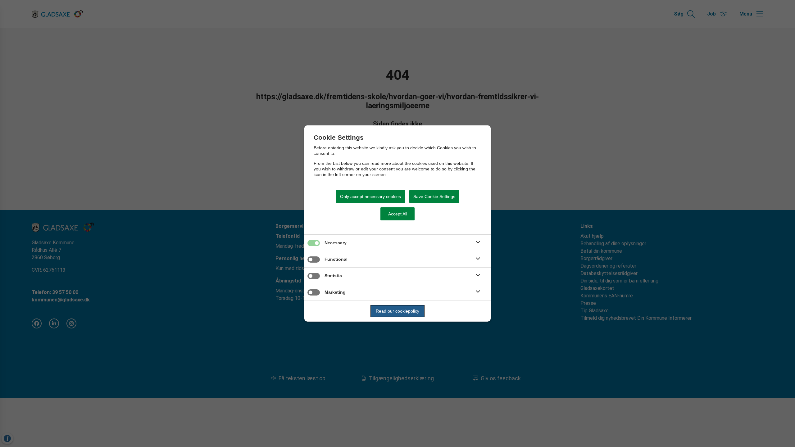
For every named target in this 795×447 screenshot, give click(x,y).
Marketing (335, 292)
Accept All (397, 213)
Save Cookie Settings (434, 196)
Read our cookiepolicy (397, 311)
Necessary (336, 242)
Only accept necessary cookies (370, 196)
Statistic (333, 275)
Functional (336, 259)
